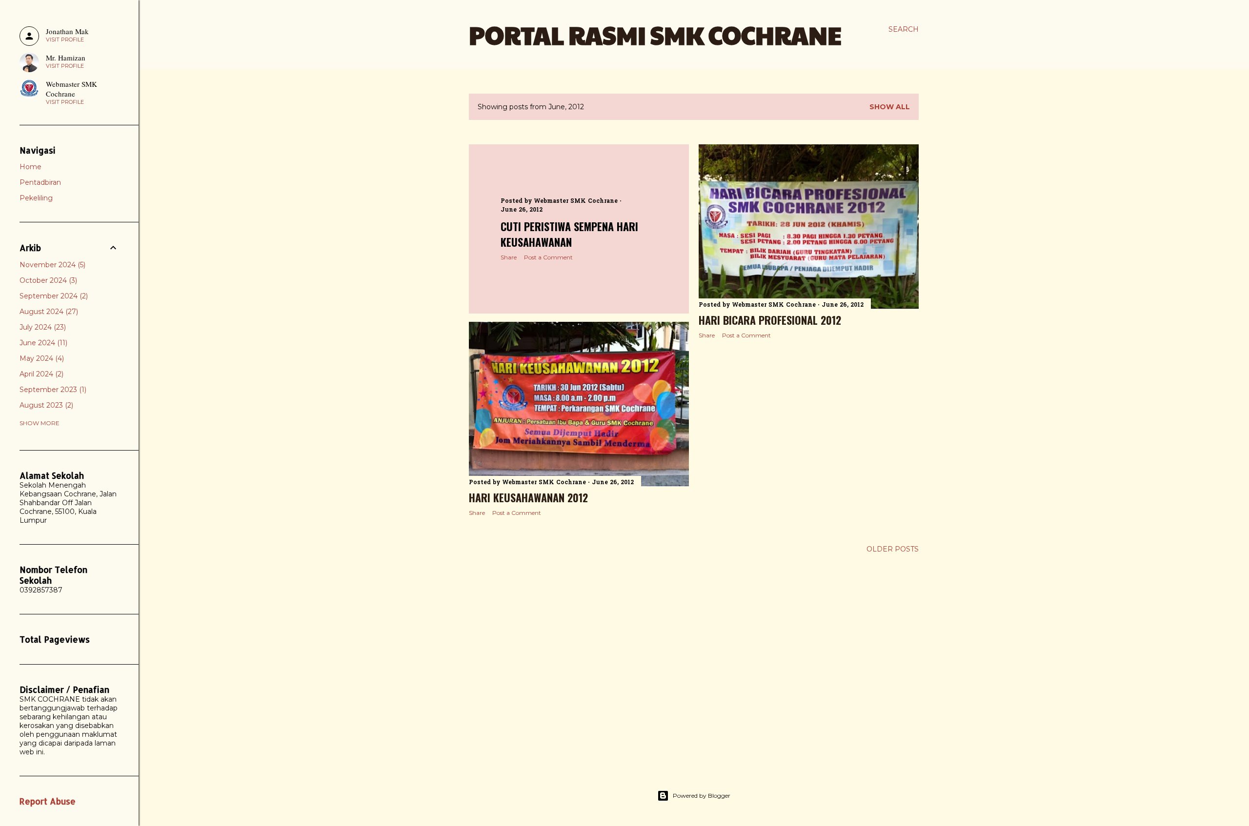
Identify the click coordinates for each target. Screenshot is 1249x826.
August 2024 (48, 311)
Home (30, 166)
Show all (889, 106)
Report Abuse (48, 801)
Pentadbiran (40, 182)
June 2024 (42, 342)
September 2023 (52, 389)
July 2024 (42, 327)
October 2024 (47, 280)
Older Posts (892, 549)
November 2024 (51, 264)
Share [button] (509, 257)
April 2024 (40, 374)
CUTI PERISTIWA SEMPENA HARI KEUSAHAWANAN (569, 234)
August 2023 (45, 405)
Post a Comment (548, 257)
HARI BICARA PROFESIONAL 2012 (770, 320)
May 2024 (41, 358)
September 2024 (53, 296)
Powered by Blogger (701, 795)
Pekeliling (36, 198)
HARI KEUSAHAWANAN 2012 (528, 497)
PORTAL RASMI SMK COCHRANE (655, 35)
